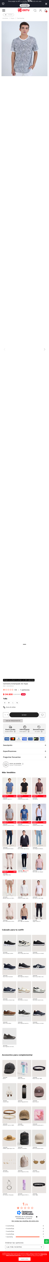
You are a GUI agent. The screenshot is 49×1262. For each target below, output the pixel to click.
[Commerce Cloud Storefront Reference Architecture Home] (24, 10)
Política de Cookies (44, 1253)
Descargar (25, 5)
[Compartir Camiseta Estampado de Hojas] (5, 673)
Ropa (12, 18)
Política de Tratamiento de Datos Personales (13, 1254)
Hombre (5, 18)
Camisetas (20, 18)
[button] (40, 10)
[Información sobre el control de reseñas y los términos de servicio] (37, 1217)
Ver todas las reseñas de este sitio (25, 1221)
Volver (10, 14)
